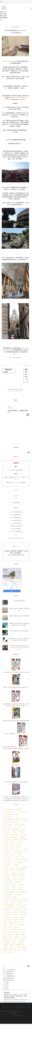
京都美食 (10, 919)
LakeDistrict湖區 (7, 864)
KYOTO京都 (16, 857)
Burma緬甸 (24, 819)
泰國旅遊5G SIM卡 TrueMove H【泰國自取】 (16, 482)
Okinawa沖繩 (21, 874)
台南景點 (15, 922)
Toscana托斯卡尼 (6, 912)
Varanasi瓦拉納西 (22, 914)
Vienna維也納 (14, 917)
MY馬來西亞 (12, 869)
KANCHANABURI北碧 (7, 857)
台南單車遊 (22, 919)
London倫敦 (15, 864)
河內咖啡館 (23, 934)
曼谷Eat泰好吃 (6, 929)
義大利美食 (5, 944)
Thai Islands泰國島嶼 (20, 907)
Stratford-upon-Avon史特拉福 (10, 899)
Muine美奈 (5, 872)
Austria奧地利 (6, 812)
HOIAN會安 (12, 844)
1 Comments (25, 365)
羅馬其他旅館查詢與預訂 (15, 357)
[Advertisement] (16, 1039)
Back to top (18, 1015)
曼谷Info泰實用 (6, 932)
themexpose (17, 1011)
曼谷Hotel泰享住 (22, 929)
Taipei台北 (25, 904)
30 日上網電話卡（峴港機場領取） (16, 470)
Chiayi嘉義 (22, 829)
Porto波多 (13, 884)
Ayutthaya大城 (14, 812)
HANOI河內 (12, 842)
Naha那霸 (21, 872)
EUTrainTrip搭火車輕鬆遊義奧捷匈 (10, 837)
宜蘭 (17, 924)
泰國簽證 (4, 937)
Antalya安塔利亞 (17, 809)
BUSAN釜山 (16, 814)
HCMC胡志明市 (19, 842)
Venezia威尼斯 (6, 917)
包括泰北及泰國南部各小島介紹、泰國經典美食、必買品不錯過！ (16, 749)
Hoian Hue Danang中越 (8, 849)
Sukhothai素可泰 (23, 899)
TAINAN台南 (5, 902)
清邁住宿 (10, 937)
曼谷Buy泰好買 (18, 927)
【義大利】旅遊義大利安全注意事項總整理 (19, 630)
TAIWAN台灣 (12, 902)
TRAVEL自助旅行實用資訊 (8, 904)
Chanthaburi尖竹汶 (7, 827)
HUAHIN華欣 (18, 844)
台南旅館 (10, 922)
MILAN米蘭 (5, 869)
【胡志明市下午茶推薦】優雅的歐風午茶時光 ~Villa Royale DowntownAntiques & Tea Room (19, 647)
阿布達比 (10, 949)
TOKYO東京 (19, 902)
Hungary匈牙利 (24, 849)
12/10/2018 (10, 408)
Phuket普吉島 (6, 884)
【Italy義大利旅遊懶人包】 (16, 514)
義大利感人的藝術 (6, 942)
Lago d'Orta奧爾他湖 (18, 862)
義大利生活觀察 (21, 942)
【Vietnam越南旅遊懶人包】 (16, 517)
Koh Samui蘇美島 (6, 859)
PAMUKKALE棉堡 (21, 877)
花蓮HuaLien (13, 947)
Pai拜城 (13, 879)
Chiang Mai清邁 (6, 829)
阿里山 (15, 949)
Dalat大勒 (5, 834)
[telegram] (5, 366)
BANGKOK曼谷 (23, 812)
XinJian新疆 (21, 917)
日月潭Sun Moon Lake (8, 927)
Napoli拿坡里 (6, 874)
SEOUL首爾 (13, 889)
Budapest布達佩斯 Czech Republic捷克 (11, 819)
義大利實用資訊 (22, 939)
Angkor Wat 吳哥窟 (7, 809)
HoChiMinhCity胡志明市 (15, 847)
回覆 (28, 414)
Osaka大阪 (13, 877)
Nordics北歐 (13, 874)
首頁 (16, 534)
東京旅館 (17, 934)
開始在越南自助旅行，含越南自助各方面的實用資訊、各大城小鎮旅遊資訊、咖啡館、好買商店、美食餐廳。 (16, 704)
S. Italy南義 (19, 887)
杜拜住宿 (4, 934)
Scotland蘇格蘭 (17, 894)
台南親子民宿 (5, 924)
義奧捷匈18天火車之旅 (19, 944)
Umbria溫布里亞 (21, 912)
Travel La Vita (3, 7)
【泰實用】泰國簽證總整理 (19, 600)
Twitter (16, 497)
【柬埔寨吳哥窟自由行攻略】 (16, 525)
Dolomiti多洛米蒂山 (14, 834)
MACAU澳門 (16, 867)
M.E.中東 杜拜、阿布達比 (7, 867)
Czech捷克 (14, 832)
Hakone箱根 (5, 847)
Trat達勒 (14, 912)
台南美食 (20, 922)
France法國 (5, 842)
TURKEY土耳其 (18, 904)
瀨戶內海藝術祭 (6, 939)
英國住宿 (19, 947)
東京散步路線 (10, 934)
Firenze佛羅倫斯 (23, 839)
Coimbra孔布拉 (6, 832)
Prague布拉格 (21, 884)
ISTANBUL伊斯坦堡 (7, 852)
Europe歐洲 (15, 839)
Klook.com (16, 507)
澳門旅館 (24, 937)
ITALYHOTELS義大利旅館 (17, 852)
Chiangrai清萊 (15, 829)
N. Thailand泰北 (13, 872)
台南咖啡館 (16, 919)
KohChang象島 (16, 859)
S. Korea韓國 (6, 889)
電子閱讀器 (25, 949)
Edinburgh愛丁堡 (7, 839)
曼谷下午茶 (21, 932)
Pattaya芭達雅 (20, 879)
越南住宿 (24, 947)
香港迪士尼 (10, 952)
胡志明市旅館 (5, 947)
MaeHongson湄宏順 (20, 869)
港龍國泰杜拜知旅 (17, 937)
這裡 (20, 143)
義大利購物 (11, 944)
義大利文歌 (14, 942)
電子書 (19, 949)
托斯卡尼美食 (22, 924)
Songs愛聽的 (14, 897)
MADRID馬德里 (24, 867)
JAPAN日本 (18, 854)
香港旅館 (4, 952)
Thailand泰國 (6, 909)
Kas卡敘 (22, 857)
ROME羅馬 (13, 887)
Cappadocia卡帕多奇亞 (8, 824)
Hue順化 (17, 849)
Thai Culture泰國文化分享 (8, 907)
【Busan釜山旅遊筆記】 (16, 528)
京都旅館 (4, 919)
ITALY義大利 (15, 27)
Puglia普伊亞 (6, 887)
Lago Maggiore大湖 (7, 862)
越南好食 (4, 949)
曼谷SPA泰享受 (14, 932)
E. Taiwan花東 (23, 834)
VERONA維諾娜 (6, 914)
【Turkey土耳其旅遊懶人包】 (16, 531)
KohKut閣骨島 (24, 859)
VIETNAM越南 (14, 914)
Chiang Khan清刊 (18, 827)
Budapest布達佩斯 (7, 817)
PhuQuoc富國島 (17, 882)
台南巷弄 (4, 922)
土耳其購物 (12, 924)
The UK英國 (25, 909)
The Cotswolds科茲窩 (16, 909)
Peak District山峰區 (7, 882)
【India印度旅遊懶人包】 (16, 523)
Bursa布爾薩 (6, 822)
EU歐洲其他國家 (22, 837)
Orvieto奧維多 (6, 877)
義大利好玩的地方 (14, 939)
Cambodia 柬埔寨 (14, 822)
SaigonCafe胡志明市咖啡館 (8, 892)
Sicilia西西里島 (6, 897)
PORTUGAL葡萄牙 (6, 879)
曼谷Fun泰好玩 (14, 929)
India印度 (12, 854)
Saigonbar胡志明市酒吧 (21, 892)
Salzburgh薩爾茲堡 (7, 894)
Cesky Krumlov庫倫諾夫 (20, 824)
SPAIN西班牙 (19, 889)
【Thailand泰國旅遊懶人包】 (16, 520)
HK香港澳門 (5, 844)
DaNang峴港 (20, 832)
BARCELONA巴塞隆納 (7, 814)
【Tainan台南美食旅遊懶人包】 (16, 512)
